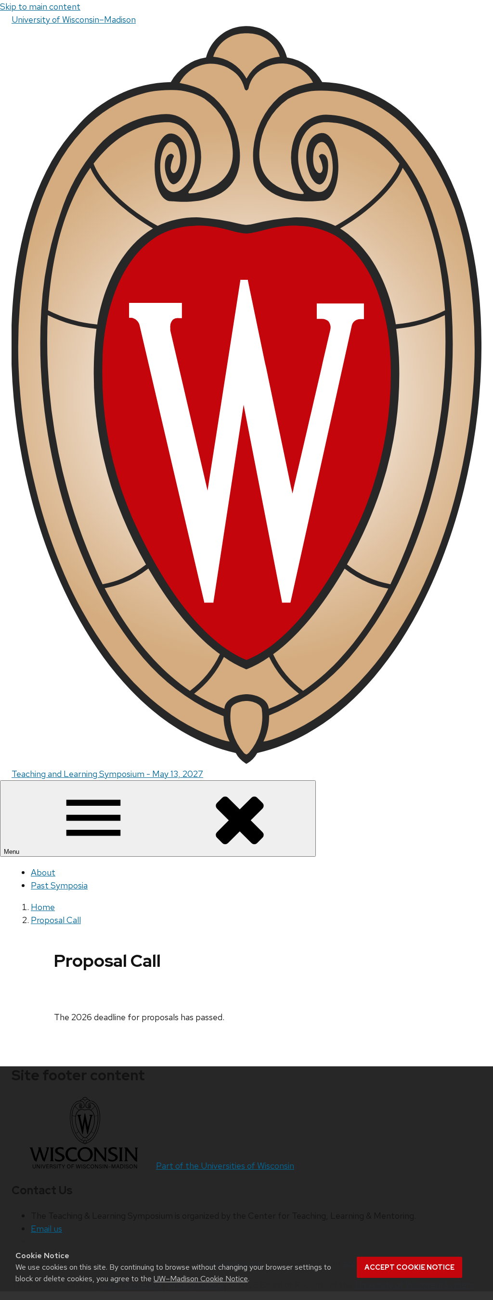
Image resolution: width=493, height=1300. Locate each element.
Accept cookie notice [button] (409, 1267)
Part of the (225, 1165)
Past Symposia (59, 885)
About (43, 872)
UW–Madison (74, 19)
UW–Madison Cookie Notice (201, 1279)
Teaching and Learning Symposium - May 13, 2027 (107, 773)
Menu (12, 851)
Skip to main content (40, 6)
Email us (46, 1228)
